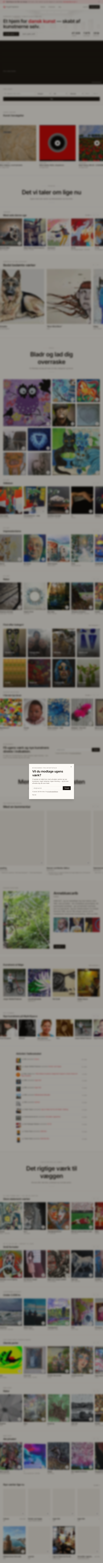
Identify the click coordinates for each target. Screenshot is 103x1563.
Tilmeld (66, 788)
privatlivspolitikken (52, 791)
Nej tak (34, 795)
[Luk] (71, 766)
